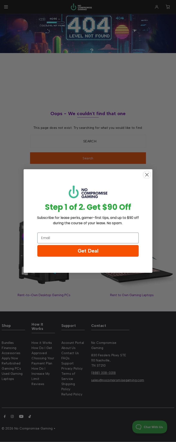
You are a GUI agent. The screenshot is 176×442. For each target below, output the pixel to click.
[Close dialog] (147, 174)
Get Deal (88, 251)
